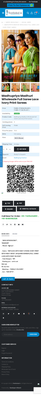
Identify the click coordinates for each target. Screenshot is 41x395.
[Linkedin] (10, 224)
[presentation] (38, 87)
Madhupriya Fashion (20, 158)
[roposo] (29, 314)
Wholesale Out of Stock (9, 369)
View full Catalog (29, 209)
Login (3, 350)
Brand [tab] (15, 234)
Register (4, 348)
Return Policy (5, 374)
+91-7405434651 (7, 300)
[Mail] (18, 224)
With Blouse (19, 138)
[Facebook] (3, 224)
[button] (28, 13)
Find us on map (6, 295)
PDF (20, 203)
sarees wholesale (12, 22)
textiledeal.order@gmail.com (10, 304)
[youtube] (22, 224)
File (8, 203)
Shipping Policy (6, 367)
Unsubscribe (20, 330)
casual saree (26, 22)
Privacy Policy (6, 372)
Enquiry (10, 209)
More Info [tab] (5, 234)
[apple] (3, 318)
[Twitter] (7, 224)
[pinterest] (24, 314)
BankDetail (1, 156)
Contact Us (5, 364)
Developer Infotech (15, 388)
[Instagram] (3, 314)
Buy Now (23, 149)
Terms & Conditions (8, 362)
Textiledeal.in (16, 383)
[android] (34, 314)
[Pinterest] (14, 224)
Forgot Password (7, 353)
